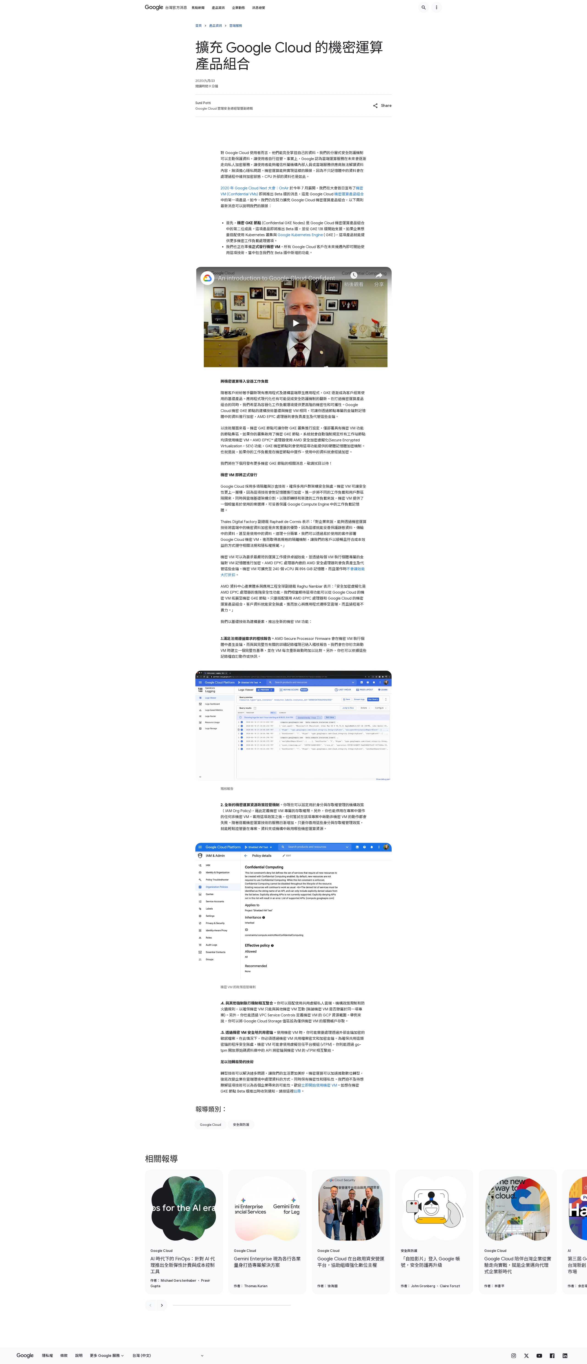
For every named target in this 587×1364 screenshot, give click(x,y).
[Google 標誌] (25, 1355)
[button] (382, 105)
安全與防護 (241, 1125)
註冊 (297, 1091)
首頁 (198, 26)
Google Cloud (210, 1125)
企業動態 (238, 8)
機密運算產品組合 (349, 194)
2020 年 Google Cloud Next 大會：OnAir (255, 188)
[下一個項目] (161, 1305)
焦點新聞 (198, 8)
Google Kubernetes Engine (300, 235)
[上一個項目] (150, 1305)
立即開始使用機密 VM (319, 1085)
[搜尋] (423, 7)
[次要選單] (436, 7)
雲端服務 (235, 26)
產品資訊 (218, 8)
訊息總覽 (258, 8)
